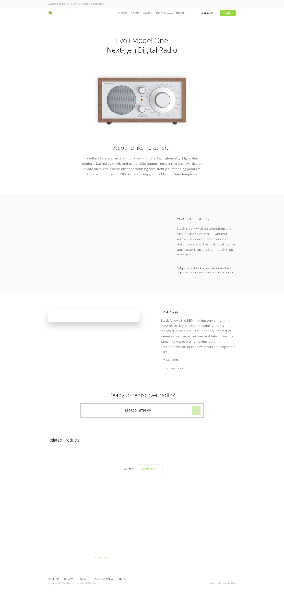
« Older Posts (101, 557)
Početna (122, 13)
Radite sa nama (164, 13)
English (180, 13)
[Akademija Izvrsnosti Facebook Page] (222, 578)
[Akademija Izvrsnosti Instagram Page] (228, 578)
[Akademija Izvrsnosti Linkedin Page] (235, 578)
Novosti (147, 13)
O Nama (135, 13)
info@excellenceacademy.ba (222, 583)
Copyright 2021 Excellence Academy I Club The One (72, 583)
